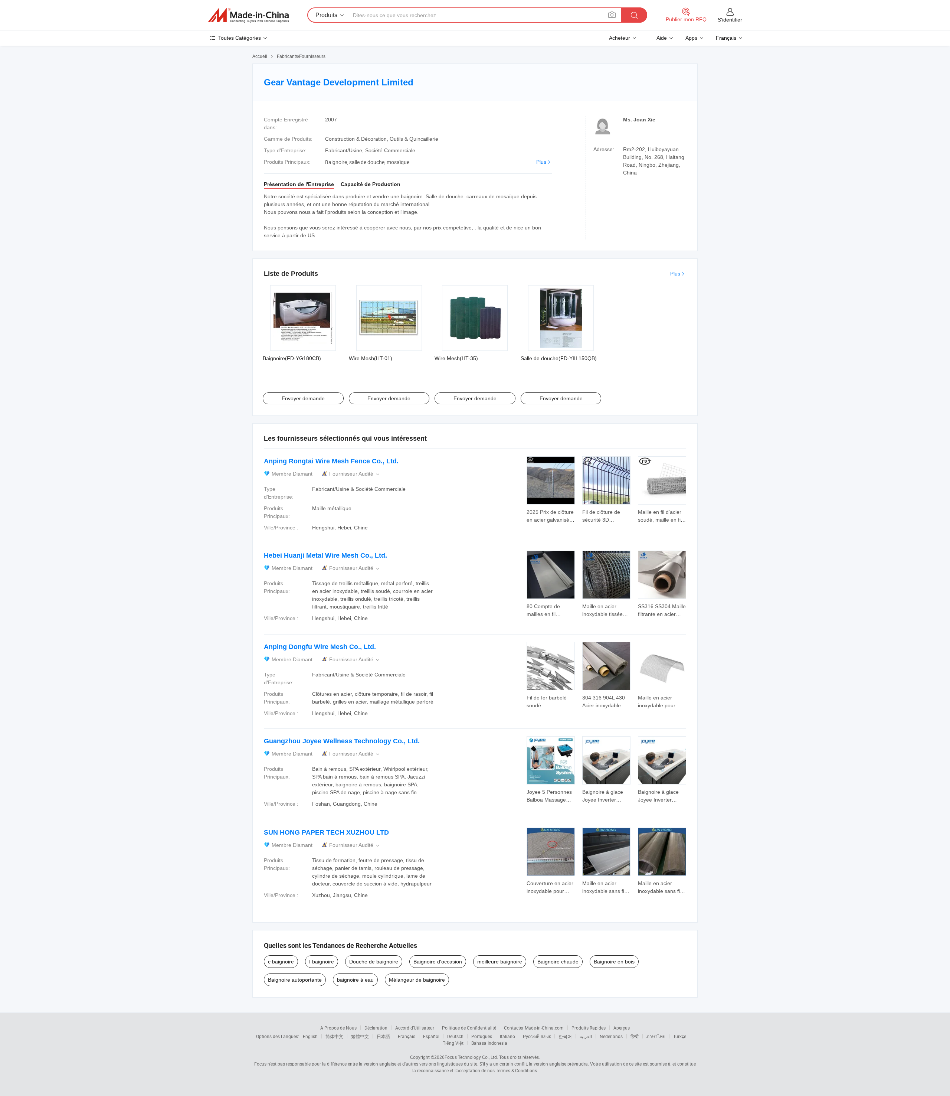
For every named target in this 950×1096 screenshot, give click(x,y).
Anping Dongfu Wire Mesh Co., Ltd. (320, 646)
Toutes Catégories (239, 38)
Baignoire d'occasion (437, 962)
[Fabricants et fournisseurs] (248, 15)
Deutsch (455, 1036)
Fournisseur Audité (355, 474)
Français (406, 1036)
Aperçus (621, 1028)
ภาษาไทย (655, 1036)
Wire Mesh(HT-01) (370, 358)
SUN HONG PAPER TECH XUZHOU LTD (326, 832)
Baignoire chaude (558, 962)
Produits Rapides (588, 1028)
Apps (691, 38)
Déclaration (375, 1028)
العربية (586, 1036)
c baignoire (281, 962)
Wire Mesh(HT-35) (456, 358)
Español (431, 1036)
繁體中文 (360, 1036)
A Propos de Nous (338, 1028)
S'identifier (730, 20)
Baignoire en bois (614, 962)
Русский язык (537, 1036)
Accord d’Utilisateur (414, 1028)
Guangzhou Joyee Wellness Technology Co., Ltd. (342, 741)
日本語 (383, 1036)
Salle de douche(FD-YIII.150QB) (559, 358)
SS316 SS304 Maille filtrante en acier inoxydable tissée (662, 614)
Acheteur (619, 38)
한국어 (565, 1036)
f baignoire (321, 962)
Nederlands (611, 1036)
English (310, 1036)
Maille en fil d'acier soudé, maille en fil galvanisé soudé (660, 520)
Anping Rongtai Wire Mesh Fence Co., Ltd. (331, 461)
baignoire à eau (355, 980)
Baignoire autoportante (295, 980)
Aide (661, 38)
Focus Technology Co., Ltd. (471, 1057)
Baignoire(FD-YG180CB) (292, 358)
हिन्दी (634, 1036)
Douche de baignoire (373, 962)
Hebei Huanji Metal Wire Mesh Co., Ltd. (325, 555)
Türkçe (679, 1036)
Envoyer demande (303, 398)
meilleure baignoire (499, 962)
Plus (541, 162)
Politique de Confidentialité (469, 1028)
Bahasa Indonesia (489, 1043)
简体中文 (334, 1036)
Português (481, 1036)
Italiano (507, 1036)
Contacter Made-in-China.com (534, 1028)
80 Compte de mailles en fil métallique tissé (545, 614)
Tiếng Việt (453, 1043)
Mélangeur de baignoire (417, 980)
